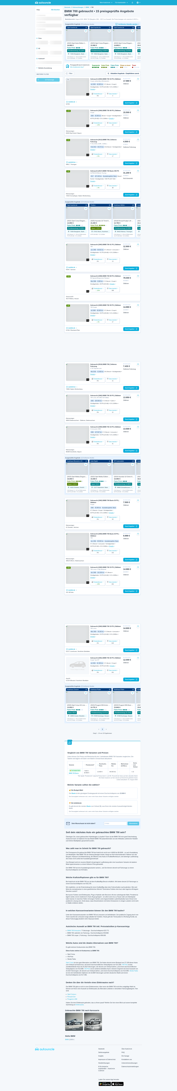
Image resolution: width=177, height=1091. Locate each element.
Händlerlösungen (104, 1063)
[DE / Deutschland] (138, 2)
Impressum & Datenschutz (107, 1059)
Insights (100, 1056)
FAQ (123, 1052)
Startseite (67, 7)
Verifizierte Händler (88, 24)
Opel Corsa (69, 962)
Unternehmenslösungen (129, 1063)
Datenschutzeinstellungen (130, 1066)
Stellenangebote (103, 1052)
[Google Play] (104, 1084)
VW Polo (125, 964)
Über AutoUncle (127, 1049)
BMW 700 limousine (74, 930)
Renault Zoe (71, 996)
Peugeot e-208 (72, 999)
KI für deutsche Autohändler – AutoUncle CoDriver (106, 1068)
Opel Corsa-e (71, 994)
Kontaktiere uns (127, 1059)
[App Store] (117, 1084)
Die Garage (125, 1056)
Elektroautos (79, 1004)
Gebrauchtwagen (78, 7)
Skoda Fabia (133, 971)
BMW (87, 7)
